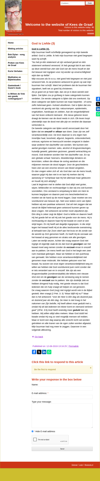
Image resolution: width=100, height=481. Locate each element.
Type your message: (41, 402)
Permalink (74, 346)
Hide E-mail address (44, 431)
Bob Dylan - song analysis (16, 55)
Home (11, 43)
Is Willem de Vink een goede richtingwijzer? (16, 96)
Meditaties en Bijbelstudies (14, 78)
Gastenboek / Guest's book (14, 86)
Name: (35, 384)
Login (81, 465)
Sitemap (74, 465)
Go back (38, 337)
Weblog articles (15, 49)
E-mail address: (40, 393)
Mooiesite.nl (89, 465)
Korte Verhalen (15, 71)
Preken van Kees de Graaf (16, 64)
